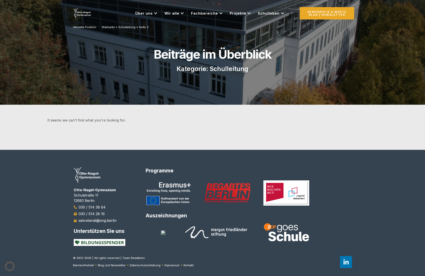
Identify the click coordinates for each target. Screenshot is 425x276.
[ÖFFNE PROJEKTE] (249, 13)
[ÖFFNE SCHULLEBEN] (282, 13)
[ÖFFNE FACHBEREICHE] (221, 13)
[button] (9, 266)
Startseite (108, 27)
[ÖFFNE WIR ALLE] (182, 13)
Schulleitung (126, 27)
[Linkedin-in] (346, 262)
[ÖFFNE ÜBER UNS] (155, 13)
